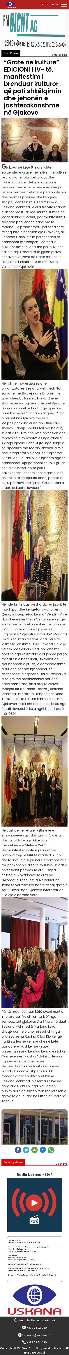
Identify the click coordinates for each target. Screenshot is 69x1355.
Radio (55, 4)
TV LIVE (44, 4)
